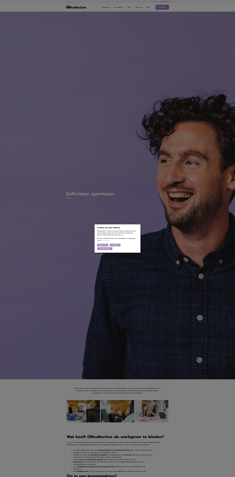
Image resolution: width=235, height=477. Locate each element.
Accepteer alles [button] (105, 248)
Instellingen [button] (115, 245)
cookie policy (105, 240)
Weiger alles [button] (103, 245)
